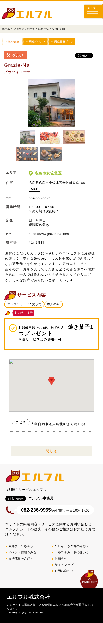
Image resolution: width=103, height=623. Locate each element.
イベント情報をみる (22, 552)
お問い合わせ (64, 571)
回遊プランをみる (20, 546)
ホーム (6, 28)
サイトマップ (64, 565)
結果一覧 (43, 28)
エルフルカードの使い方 (72, 552)
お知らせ (61, 558)
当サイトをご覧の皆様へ (72, 546)
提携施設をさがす (24, 28)
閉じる (52, 451)
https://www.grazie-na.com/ (49, 234)
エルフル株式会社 (28, 597)
